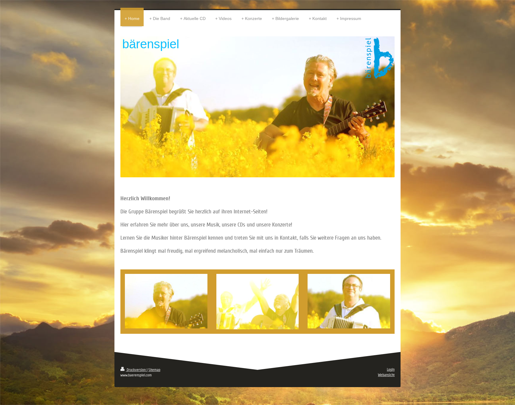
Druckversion (136, 369)
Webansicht (386, 375)
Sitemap (154, 369)
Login (391, 369)
